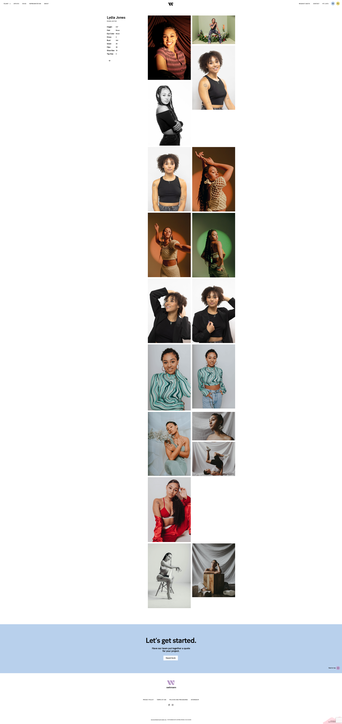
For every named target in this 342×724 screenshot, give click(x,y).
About (46, 3)
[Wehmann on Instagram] (172, 705)
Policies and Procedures (178, 699)
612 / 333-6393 (188, 719)
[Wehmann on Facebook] (169, 705)
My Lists (325, 3)
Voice (24, 3)
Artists (16, 3)
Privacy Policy (148, 699)
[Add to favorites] (109, 61)
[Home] (171, 7)
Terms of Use (161, 699)
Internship (195, 699)
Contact (316, 3)
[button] (334, 668)
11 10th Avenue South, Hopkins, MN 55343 (176, 719)
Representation (35, 3)
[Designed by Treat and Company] (332, 720)
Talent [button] (6, 3)
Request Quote (304, 3)
